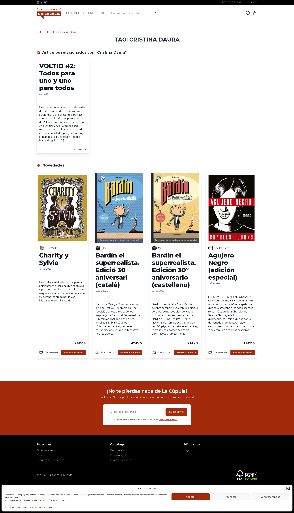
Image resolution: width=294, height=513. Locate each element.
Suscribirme (176, 411)
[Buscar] (156, 12)
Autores (89, 13)
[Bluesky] (45, 2)
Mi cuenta (250, 2)
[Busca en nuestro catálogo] (132, 13)
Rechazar (230, 496)
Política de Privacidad (31, 507)
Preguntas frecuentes (50, 460)
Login (187, 450)
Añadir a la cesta (73, 352)
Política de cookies (12, 507)
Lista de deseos (231, 2)
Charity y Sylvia (54, 259)
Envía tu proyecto (121, 460)
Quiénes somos (46, 450)
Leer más (78, 149)
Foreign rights (118, 455)
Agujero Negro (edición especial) (222, 266)
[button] (287, 488)
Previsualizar (51, 352)
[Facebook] (41, 2)
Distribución (117, 450)
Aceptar (190, 496)
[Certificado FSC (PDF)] (246, 475)
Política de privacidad (168, 419)
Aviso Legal (47, 507)
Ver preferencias (270, 496)
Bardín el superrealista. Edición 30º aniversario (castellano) (174, 270)
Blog (101, 13)
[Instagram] (38, 2)
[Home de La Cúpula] (49, 13)
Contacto (42, 455)
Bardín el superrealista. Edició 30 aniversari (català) (117, 270)
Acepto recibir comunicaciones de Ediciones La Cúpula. (143, 419)
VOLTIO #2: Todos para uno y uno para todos (57, 77)
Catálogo (73, 13)
